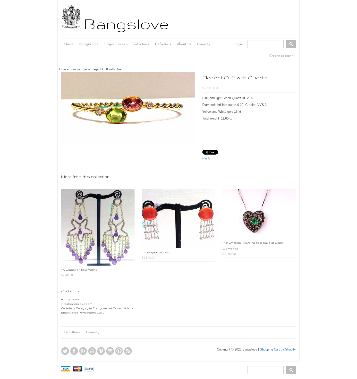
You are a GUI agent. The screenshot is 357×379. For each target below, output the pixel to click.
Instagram (110, 351)
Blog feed (128, 351)
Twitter (65, 351)
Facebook (74, 351)
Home (62, 69)
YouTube (92, 351)
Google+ (83, 351)
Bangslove (126, 23)
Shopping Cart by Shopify (278, 349)
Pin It (206, 158)
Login (237, 44)
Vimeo (101, 351)
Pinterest (119, 351)
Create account (281, 56)
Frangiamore (78, 69)
